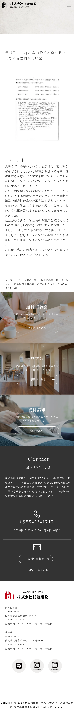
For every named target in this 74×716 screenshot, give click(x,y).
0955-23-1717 (37, 522)
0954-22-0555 (16, 644)
